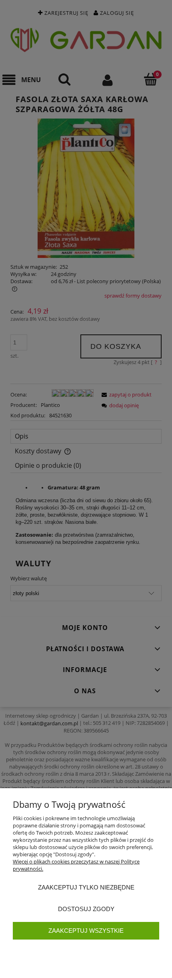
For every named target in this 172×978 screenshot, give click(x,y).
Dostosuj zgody (86, 909)
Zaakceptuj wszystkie (86, 930)
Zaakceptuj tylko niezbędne (86, 887)
